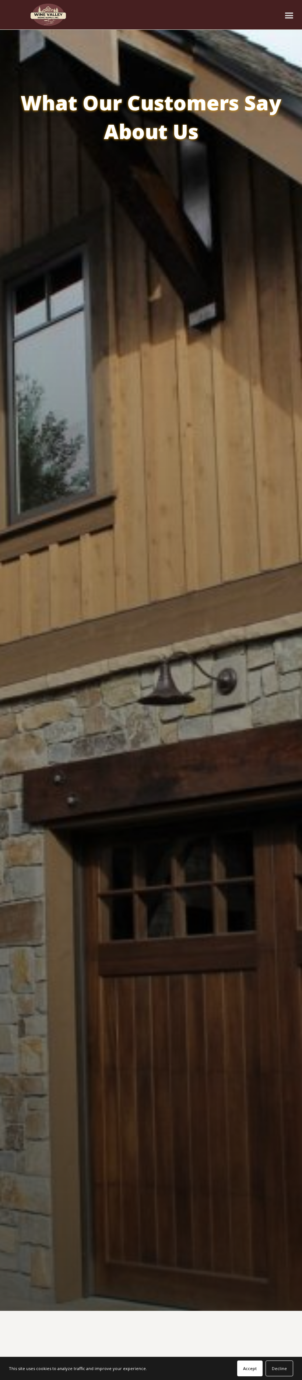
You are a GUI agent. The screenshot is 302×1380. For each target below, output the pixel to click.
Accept (250, 1368)
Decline (279, 1368)
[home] (48, 14)
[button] (289, 15)
